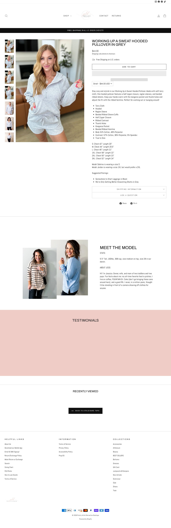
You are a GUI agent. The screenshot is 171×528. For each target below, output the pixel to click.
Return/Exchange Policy (13, 455)
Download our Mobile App (13, 448)
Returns (116, 16)
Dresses (116, 463)
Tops (115, 490)
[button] (129, 73)
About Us (8, 444)
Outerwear (116, 479)
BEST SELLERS (118, 455)
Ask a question (129, 195)
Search (7, 463)
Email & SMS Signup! (12, 452)
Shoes (115, 486)
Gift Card (116, 467)
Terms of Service (11, 479)
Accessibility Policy (66, 452)
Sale (114, 483)
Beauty (115, 452)
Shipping (95, 54)
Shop (67, 16)
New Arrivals (117, 475)
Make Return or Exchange (14, 459)
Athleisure (116, 448)
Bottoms (116, 459)
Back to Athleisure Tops (87, 411)
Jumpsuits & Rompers (121, 471)
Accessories (117, 444)
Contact (103, 16)
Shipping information (129, 189)
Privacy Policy (64, 448)
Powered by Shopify (85, 519)
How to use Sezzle (11, 475)
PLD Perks (8, 471)
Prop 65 (61, 455)
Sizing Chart (9, 467)
